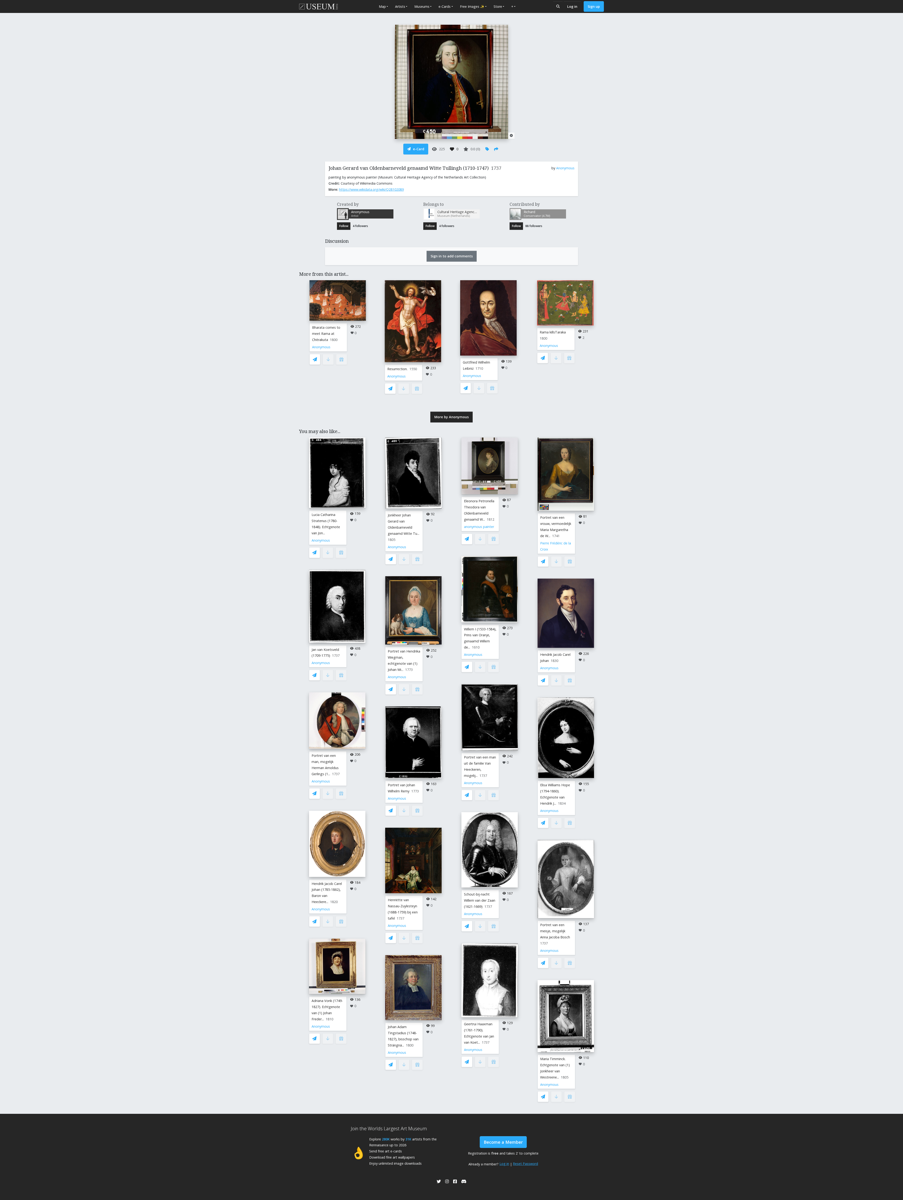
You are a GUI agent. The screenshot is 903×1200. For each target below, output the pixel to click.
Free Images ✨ (472, 6)
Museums (421, 6)
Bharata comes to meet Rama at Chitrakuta (326, 333)
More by (451, 417)
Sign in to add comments (452, 256)
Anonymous (565, 168)
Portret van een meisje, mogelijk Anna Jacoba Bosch (555, 931)
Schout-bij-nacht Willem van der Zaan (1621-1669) (479, 900)
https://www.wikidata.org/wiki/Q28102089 (371, 189)
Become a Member (503, 1142)
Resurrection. (397, 369)
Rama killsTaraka (553, 332)
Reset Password (525, 1163)
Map (382, 6)
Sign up (594, 6)
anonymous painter (479, 526)
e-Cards (445, 6)
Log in (572, 6)
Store (498, 6)
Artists (400, 6)
